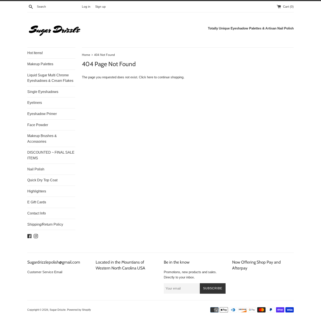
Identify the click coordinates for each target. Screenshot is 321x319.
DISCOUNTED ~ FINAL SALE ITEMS (50, 155)
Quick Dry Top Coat (42, 180)
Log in (86, 6)
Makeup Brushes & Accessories (42, 138)
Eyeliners (34, 103)
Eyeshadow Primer (42, 114)
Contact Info (36, 213)
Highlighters (36, 191)
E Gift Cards (36, 202)
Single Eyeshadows (42, 92)
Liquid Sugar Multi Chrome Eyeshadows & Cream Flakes (50, 78)
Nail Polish (35, 169)
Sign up (100, 6)
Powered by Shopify (79, 309)
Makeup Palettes (40, 64)
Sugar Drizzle (58, 309)
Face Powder (37, 125)
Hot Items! (35, 53)
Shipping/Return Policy (45, 224)
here (150, 77)
